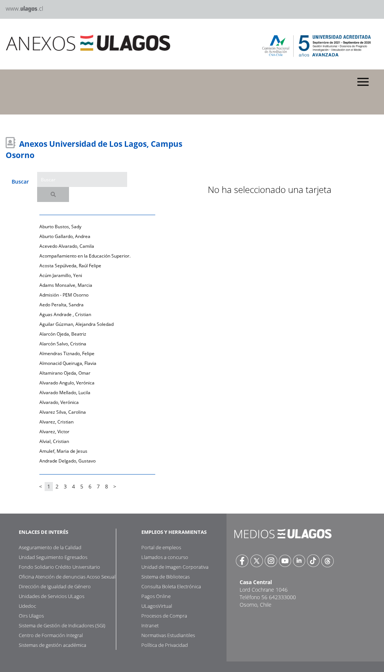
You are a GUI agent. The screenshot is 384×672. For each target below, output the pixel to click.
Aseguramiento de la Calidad (50, 547)
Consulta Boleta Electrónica (171, 586)
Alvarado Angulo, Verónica (66, 383)
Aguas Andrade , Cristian (65, 314)
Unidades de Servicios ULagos (51, 596)
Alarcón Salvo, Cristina (62, 344)
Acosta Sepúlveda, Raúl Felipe (70, 265)
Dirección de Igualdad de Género (55, 586)
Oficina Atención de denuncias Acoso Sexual (67, 576)
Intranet (150, 625)
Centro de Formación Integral (51, 635)
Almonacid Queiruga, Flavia (67, 363)
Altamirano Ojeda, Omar (64, 373)
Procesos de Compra (164, 615)
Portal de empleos (161, 547)
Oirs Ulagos (31, 615)
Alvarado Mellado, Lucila (64, 392)
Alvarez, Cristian (56, 422)
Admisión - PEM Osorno (63, 295)
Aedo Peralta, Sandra (61, 304)
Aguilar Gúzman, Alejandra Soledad (76, 324)
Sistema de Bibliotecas (165, 576)
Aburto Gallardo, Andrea (64, 236)
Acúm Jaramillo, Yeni (60, 275)
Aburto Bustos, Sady (60, 226)
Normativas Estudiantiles (168, 635)
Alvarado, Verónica (59, 402)
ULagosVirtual (156, 606)
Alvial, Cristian (54, 441)
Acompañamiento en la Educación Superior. (84, 256)
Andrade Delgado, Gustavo (67, 461)
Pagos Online (156, 596)
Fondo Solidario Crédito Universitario (59, 567)
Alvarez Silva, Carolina (62, 412)
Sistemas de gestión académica (52, 645)
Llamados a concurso (164, 557)
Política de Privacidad (164, 645)
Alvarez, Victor (54, 431)
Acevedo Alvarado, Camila (66, 246)
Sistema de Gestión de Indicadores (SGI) (62, 625)
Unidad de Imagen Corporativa (174, 567)
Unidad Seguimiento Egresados (53, 557)
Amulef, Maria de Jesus (63, 451)
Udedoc (27, 606)
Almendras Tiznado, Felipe (66, 353)
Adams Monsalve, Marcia (65, 285)
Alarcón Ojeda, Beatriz (62, 334)
